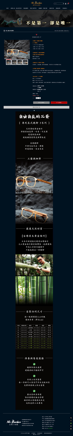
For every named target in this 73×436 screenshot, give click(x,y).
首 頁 (55, 30)
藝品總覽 (26, 8)
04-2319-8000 (47, 426)
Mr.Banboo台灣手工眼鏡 (25, 433)
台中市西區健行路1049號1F (50, 420)
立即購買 (59, 102)
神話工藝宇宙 (33, 8)
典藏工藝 (51, 8)
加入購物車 (42, 102)
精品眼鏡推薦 (39, 433)
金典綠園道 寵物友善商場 (49, 418)
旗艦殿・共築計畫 (43, 8)
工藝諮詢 (64, 8)
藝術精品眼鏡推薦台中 (48, 433)
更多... (38, 91)
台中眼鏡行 (33, 433)
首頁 (7, 8)
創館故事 (58, 8)
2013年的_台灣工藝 (48, 416)
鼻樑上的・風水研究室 (16, 8)
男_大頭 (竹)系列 (60, 30)
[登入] (66, 3)
